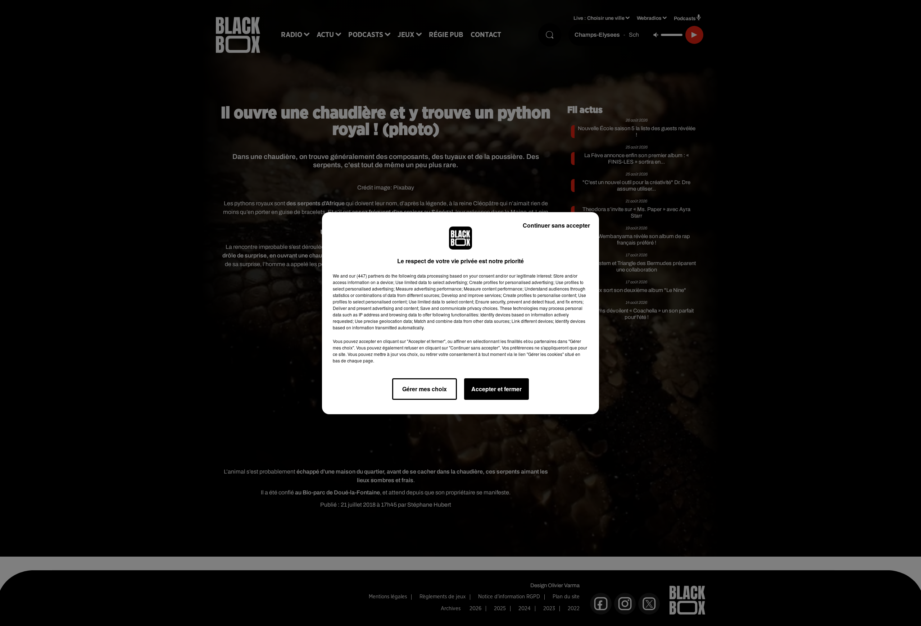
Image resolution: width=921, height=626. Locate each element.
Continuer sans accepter (556, 225)
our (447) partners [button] (366, 276)
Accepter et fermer (496, 389)
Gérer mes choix (424, 389)
